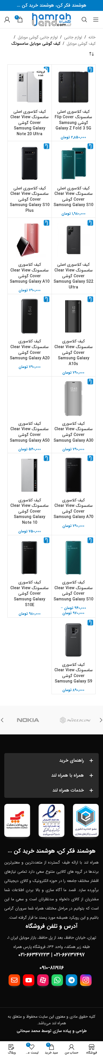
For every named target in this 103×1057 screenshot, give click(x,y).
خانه (92, 37)
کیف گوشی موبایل (81, 43)
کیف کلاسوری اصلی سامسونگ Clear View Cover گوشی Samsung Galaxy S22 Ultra (73, 275)
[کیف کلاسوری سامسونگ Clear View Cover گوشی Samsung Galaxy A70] (73, 475)
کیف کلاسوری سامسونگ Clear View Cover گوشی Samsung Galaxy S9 (73, 673)
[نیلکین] (75, 720)
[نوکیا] (28, 720)
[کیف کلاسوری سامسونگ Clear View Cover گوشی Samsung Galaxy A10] (29, 239)
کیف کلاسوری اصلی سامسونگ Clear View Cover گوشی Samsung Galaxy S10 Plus (29, 199)
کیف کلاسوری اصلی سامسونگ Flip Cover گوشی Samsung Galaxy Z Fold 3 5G (73, 120)
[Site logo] (51, 19)
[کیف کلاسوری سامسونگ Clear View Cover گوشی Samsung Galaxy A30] (73, 398)
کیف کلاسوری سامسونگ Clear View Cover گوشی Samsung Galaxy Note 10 (29, 511)
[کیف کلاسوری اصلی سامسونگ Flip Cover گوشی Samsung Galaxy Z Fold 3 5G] (73, 86)
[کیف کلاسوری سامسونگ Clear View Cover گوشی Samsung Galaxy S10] (73, 557)
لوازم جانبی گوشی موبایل (38, 37)
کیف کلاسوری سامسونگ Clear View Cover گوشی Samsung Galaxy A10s (73, 352)
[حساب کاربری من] (7, 19)
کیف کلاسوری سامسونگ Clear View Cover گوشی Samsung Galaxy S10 (73, 590)
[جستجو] (84, 19)
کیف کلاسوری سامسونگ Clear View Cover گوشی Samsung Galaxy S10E (29, 593)
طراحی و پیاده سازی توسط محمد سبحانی (52, 1031)
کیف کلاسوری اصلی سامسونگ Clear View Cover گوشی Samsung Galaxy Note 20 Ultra (29, 122)
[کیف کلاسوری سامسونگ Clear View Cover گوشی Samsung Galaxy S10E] (29, 557)
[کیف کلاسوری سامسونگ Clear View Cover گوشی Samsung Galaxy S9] (73, 639)
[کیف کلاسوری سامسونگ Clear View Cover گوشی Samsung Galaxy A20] (29, 316)
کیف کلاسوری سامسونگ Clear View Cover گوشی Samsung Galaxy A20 (29, 349)
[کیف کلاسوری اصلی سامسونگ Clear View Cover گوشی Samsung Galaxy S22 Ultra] (73, 239)
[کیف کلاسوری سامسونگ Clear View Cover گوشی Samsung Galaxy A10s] (73, 316)
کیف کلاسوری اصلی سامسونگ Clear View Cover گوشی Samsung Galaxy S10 (73, 196)
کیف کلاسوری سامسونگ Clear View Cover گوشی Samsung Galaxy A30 (73, 432)
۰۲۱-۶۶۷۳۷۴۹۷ (69, 955)
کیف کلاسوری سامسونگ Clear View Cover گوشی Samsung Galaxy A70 (73, 508)
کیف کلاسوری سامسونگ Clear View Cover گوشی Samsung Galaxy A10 (29, 273)
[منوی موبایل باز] (96, 19)
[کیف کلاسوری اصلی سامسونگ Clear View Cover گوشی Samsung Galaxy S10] (73, 163)
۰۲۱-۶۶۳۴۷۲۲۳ (33, 955)
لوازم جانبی (73, 37)
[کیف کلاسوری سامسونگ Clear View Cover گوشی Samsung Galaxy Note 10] (29, 475)
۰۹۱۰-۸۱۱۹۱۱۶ (51, 968)
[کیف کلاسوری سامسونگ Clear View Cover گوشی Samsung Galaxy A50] (29, 398)
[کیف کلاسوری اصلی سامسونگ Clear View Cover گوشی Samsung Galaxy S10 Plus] (29, 163)
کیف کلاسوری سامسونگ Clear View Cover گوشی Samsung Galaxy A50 (29, 432)
